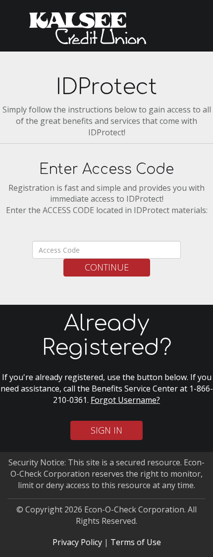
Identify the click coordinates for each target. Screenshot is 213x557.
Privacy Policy (77, 542)
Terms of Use (135, 542)
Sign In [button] (106, 430)
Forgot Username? (125, 399)
